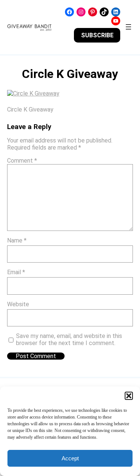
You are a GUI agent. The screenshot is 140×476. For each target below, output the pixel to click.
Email (16, 272)
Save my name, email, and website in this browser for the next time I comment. (69, 339)
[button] (129, 396)
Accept (70, 458)
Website (18, 304)
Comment (22, 160)
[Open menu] (128, 26)
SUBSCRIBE (97, 35)
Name (17, 240)
